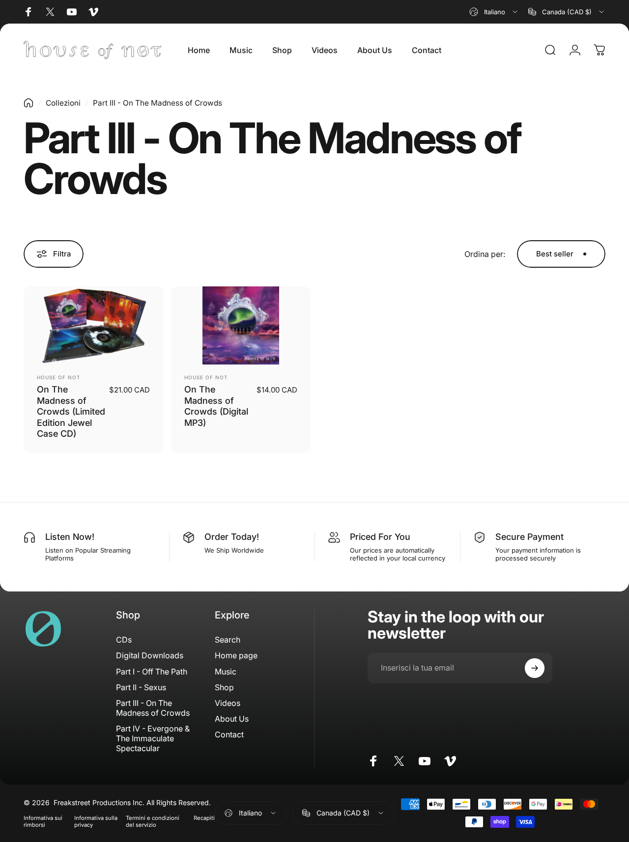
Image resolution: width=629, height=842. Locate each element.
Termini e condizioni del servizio (152, 821)
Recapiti (204, 817)
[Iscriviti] (534, 668)
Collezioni (63, 103)
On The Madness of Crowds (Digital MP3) (216, 406)
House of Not (58, 377)
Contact (229, 734)
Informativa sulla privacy (95, 821)
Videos (227, 703)
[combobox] (494, 12)
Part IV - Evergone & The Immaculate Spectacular (153, 738)
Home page (236, 655)
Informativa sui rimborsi (43, 821)
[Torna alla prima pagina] (28, 103)
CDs (124, 640)
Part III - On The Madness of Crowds (153, 708)
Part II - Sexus (141, 687)
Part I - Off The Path (151, 671)
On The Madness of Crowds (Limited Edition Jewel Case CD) (71, 411)
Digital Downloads (149, 655)
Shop (224, 687)
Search (227, 640)
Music (225, 671)
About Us (232, 719)
